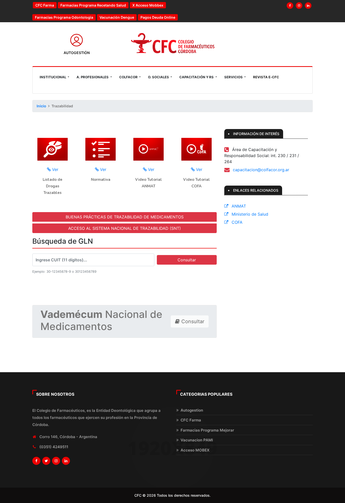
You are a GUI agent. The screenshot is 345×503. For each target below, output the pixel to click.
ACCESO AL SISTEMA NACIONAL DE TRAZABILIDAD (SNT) (124, 228)
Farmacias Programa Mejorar (207, 430)
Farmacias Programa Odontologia (64, 17)
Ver (54, 169)
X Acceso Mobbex (147, 5)
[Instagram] (299, 5)
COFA (236, 222)
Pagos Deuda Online (157, 17)
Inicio (41, 106)
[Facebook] (290, 5)
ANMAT (238, 206)
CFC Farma (44, 5)
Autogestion (192, 410)
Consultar (187, 259)
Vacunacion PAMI (197, 440)
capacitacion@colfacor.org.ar (261, 169)
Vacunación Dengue (117, 17)
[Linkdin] (308, 5)
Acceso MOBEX (195, 450)
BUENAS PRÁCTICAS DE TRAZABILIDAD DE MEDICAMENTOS (125, 216)
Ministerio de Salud (249, 214)
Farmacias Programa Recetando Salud (93, 5)
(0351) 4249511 (53, 446)
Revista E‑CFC (266, 77)
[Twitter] (46, 461)
